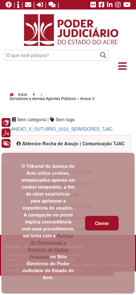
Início (22, 94)
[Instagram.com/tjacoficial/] (117, 5)
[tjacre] (109, 5)
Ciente (102, 223)
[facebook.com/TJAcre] (101, 5)
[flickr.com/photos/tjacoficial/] (93, 5)
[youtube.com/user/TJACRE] (127, 5)
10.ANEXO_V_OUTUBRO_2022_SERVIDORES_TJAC (59, 129)
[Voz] (6, 133)
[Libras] (6, 122)
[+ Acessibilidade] (6, 143)
